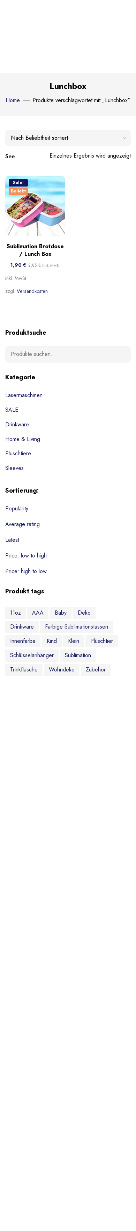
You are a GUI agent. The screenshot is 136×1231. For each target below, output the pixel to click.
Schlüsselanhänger (32, 655)
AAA (38, 613)
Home (13, 100)
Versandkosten (32, 291)
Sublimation (78, 655)
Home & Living (22, 439)
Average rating (22, 524)
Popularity (16, 508)
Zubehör (96, 670)
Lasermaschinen (24, 395)
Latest (12, 540)
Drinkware (17, 424)
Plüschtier (101, 641)
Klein (73, 641)
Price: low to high (26, 556)
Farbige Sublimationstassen (76, 627)
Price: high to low (26, 571)
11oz (15, 613)
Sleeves (14, 468)
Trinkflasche (24, 670)
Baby (61, 613)
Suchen (121, 354)
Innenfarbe (23, 641)
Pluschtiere (18, 453)
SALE (11, 410)
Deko (84, 613)
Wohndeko (62, 670)
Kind (52, 641)
